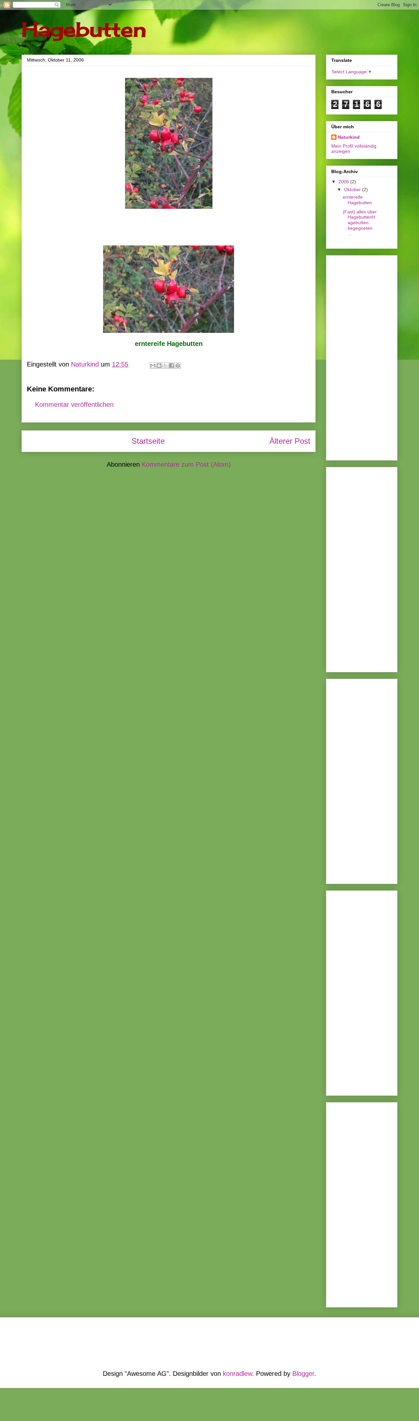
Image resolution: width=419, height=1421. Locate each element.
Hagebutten (84, 29)
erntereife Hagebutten (357, 199)
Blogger (303, 1373)
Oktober (353, 189)
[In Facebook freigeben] (171, 365)
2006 (344, 181)
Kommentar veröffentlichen (74, 404)
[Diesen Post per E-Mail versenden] (153, 365)
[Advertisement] (351, 356)
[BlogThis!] (159, 365)
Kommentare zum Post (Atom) (186, 464)
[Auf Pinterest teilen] (177, 365)
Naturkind (349, 137)
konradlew (237, 1373)
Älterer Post (289, 441)
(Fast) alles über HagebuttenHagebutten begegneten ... (360, 222)
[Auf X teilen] (165, 365)
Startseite (148, 441)
